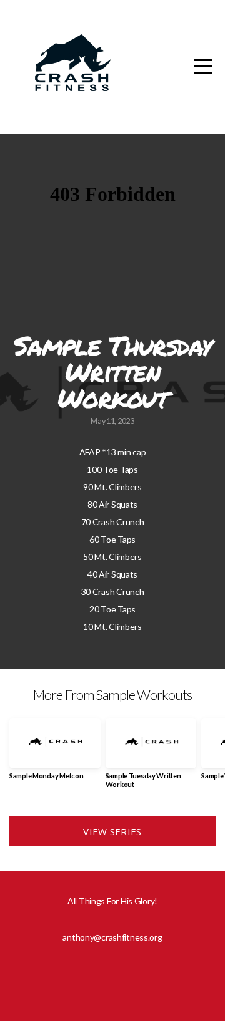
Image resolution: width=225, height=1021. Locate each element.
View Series (112, 831)
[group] (55, 754)
